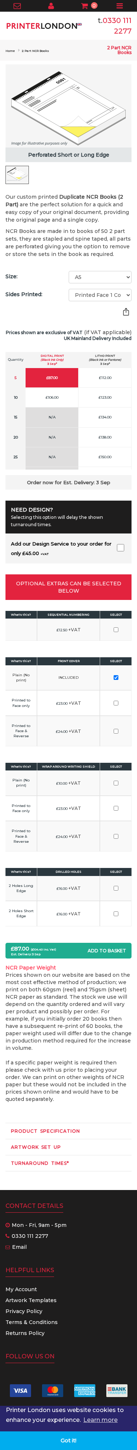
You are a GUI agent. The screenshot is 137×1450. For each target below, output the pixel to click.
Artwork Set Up (36, 1147)
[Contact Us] (17, 6)
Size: (11, 276)
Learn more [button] (100, 1419)
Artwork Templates (31, 1300)
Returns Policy (25, 1333)
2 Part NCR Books (35, 51)
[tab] (68, 1131)
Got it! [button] (68, 1440)
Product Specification (45, 1131)
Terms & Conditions (31, 1322)
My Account (21, 1289)
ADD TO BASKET (107, 950)
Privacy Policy (23, 1311)
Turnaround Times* (40, 1163)
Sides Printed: (23, 294)
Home (10, 51)
